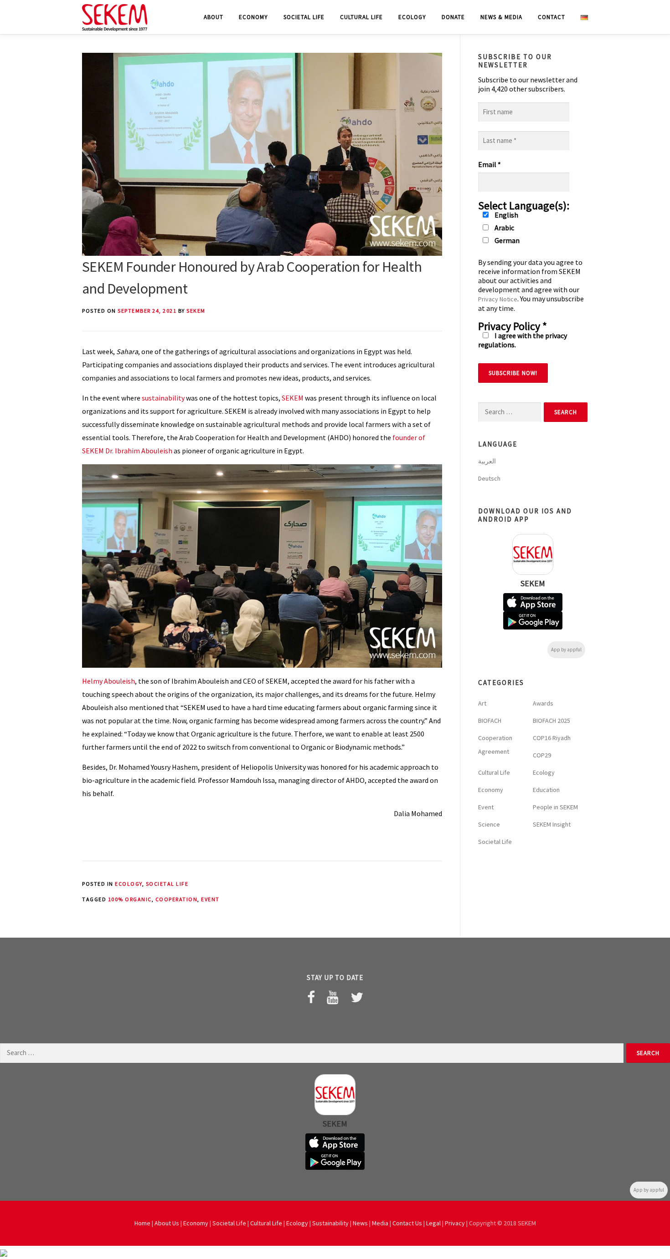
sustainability (162, 397)
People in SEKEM (555, 807)
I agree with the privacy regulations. (522, 340)
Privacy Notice (497, 299)
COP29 (542, 755)
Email (489, 164)
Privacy (455, 1223)
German (506, 240)
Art (482, 703)
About (213, 17)
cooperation (176, 899)
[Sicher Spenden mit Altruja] (3, 1252)
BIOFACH (489, 720)
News (360, 1223)
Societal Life (304, 17)
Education (546, 790)
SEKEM (196, 310)
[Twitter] (356, 997)
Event (210, 899)
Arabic (503, 227)
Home (142, 1223)
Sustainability (330, 1223)
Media (380, 1223)
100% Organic (130, 899)
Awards (543, 703)
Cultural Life (361, 17)
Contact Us (407, 1223)
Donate (453, 17)
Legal (433, 1223)
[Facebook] (311, 997)
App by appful (566, 649)
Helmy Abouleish (108, 680)
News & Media (501, 17)
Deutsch (489, 478)
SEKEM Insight (552, 824)
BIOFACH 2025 (551, 720)
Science (489, 824)
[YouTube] (333, 997)
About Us (167, 1223)
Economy (253, 17)
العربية (487, 461)
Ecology (412, 17)
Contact (551, 17)
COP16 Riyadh (552, 738)
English (505, 214)
